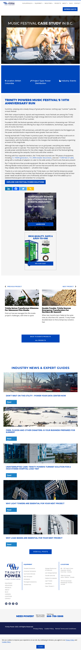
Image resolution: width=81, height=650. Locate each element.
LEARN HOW (40, 224)
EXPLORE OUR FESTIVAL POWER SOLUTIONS (25, 182)
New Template (28, 576)
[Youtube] (9, 604)
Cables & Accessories (51, 578)
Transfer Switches (50, 575)
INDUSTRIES (8, 585)
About (64, 3)
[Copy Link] (30, 188)
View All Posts (40, 552)
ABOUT (7, 590)
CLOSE (40, 647)
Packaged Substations (30, 582)
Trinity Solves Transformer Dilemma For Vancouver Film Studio (21, 309)
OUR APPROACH (27, 3)
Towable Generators (29, 568)
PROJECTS (8, 587)
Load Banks (48, 583)
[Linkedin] (8, 188)
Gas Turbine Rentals (29, 574)
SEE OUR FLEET (40, 264)
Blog (71, 3)
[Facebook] (15, 188)
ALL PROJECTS (40, 340)
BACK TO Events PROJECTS (40, 337)
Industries (48, 3)
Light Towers (48, 581)
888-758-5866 (55, 616)
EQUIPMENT (8, 583)
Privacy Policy (38, 629)
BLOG (6, 592)
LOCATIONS (8, 596)
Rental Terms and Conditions (65, 629)
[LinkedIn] (6, 604)
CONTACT (8, 598)
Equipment (38, 3)
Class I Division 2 (49, 586)
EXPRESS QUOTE (70, 9)
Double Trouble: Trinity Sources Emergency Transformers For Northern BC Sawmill (56, 310)
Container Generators (30, 571)
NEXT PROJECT (68, 287)
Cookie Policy (49, 629)
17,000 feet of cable (66, 158)
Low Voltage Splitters (51, 573)
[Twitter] (23, 188)
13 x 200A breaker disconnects (40, 158)
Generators (27, 579)
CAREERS (8, 594)
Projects (58, 3)
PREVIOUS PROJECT (14, 287)
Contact (77, 3)
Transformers (27, 584)
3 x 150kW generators (20, 158)
